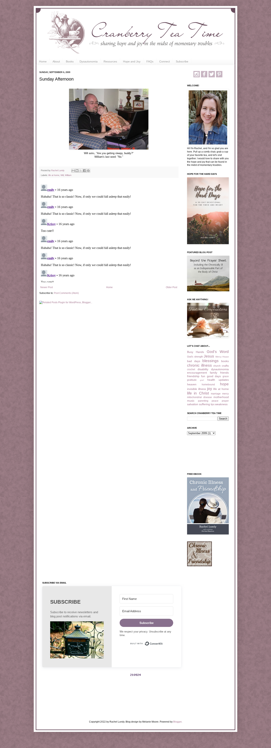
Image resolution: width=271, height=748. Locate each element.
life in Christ (198, 393)
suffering (204, 404)
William (68, 175)
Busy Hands (195, 352)
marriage (216, 393)
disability (203, 369)
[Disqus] (108, 232)
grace (226, 376)
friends (224, 372)
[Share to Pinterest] (88, 171)
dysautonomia (220, 369)
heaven (191, 384)
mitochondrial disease (199, 397)
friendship (193, 376)
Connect (164, 61)
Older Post (171, 287)
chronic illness (199, 365)
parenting (203, 400)
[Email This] (73, 171)
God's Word (218, 352)
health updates (218, 379)
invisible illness (196, 389)
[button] (77, 640)
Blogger (177, 721)
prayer (225, 400)
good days (214, 376)
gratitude (192, 380)
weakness (221, 404)
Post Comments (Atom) (66, 293)
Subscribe (182, 61)
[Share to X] (81, 171)
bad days (193, 361)
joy (209, 389)
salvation (192, 404)
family (213, 372)
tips (212, 404)
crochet (191, 369)
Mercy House (222, 357)
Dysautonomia (89, 61)
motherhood (221, 397)
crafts (225, 365)
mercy (225, 393)
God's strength (195, 356)
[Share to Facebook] (84, 171)
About (56, 61)
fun (203, 376)
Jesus (209, 356)
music (190, 400)
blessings (210, 361)
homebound (208, 384)
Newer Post (46, 287)
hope (224, 384)
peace (215, 400)
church (217, 365)
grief (202, 380)
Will (62, 175)
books (225, 361)
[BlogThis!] (77, 171)
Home (43, 61)
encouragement (197, 372)
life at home (53, 175)
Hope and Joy (131, 61)
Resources (110, 61)
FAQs (149, 61)
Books (70, 61)
